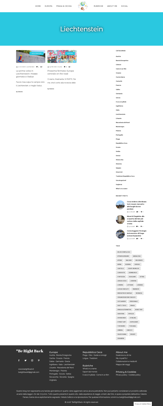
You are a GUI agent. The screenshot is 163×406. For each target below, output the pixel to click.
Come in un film (121, 69)
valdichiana (122, 334)
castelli (121, 268)
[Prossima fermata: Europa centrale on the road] (62, 56)
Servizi (118, 155)
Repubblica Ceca (121, 143)
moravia (139, 293)
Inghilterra (119, 106)
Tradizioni (93, 358)
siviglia (131, 313)
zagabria (121, 338)
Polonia (118, 131)
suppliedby (134, 322)
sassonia (121, 313)
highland (132, 276)
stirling (133, 318)
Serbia (118, 151)
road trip (138, 309)
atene (120, 260)
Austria (118, 56)
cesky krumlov (133, 268)
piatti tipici (122, 305)
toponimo (121, 326)
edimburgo (133, 272)
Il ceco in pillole (121, 102)
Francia (118, 85)
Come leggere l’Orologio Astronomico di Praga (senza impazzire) (136, 233)
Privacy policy (121, 375)
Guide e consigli (100, 355)
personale (133, 301)
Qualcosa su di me (123, 355)
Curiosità (119, 81)
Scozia (118, 147)
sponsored (122, 318)
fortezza (121, 276)
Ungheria (119, 184)
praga (132, 305)
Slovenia (119, 164)
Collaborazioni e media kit (126, 361)
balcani (129, 260)
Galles (118, 89)
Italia (117, 110)
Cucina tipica (120, 77)
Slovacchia (119, 160)
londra (120, 285)
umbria (120, 330)
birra (119, 264)
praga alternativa (124, 309)
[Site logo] (83, 6)
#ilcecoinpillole (124, 252)
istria (142, 276)
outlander (122, 301)
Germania (119, 93)
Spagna (118, 168)
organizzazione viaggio (126, 297)
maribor (136, 289)
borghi (137, 264)
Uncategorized (121, 180)
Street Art (119, 172)
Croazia (118, 73)
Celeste (19, 91)
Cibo (90, 355)
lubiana (140, 285)
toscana (132, 326)
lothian (130, 285)
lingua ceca (122, 281)
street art (122, 322)
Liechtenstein (120, 114)
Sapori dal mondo (90, 372)
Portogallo (119, 135)
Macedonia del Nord (123, 122)
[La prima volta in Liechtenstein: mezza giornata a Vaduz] (30, 56)
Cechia (52, 358)
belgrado (139, 260)
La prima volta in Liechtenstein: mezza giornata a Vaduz (26, 74)
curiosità (121, 272)
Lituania (118, 118)
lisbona (133, 281)
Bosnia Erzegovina (122, 60)
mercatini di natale (125, 293)
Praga (118, 139)
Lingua (85, 358)
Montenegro (120, 126)
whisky (132, 334)
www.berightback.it (26, 369)
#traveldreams (123, 256)
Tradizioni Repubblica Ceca (125, 176)
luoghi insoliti (123, 289)
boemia (128, 264)
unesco (129, 330)
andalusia (136, 256)
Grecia (118, 98)
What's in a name (121, 188)
